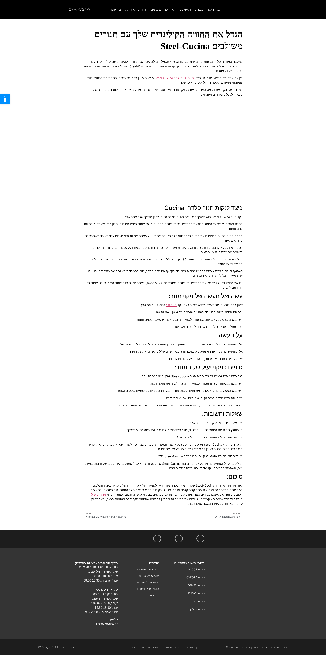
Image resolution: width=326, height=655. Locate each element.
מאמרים (170, 9)
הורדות (142, 9)
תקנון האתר (192, 647)
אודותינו (130, 9)
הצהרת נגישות (172, 647)
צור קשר (115, 9)
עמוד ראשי (214, 9)
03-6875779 (80, 9)
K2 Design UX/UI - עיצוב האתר (56, 647)
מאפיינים (185, 9)
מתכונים (156, 9)
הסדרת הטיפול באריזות (145, 647)
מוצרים (199, 9)
